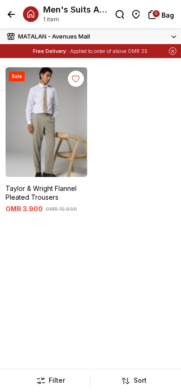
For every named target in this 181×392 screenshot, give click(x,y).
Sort (140, 380)
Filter (57, 380)
